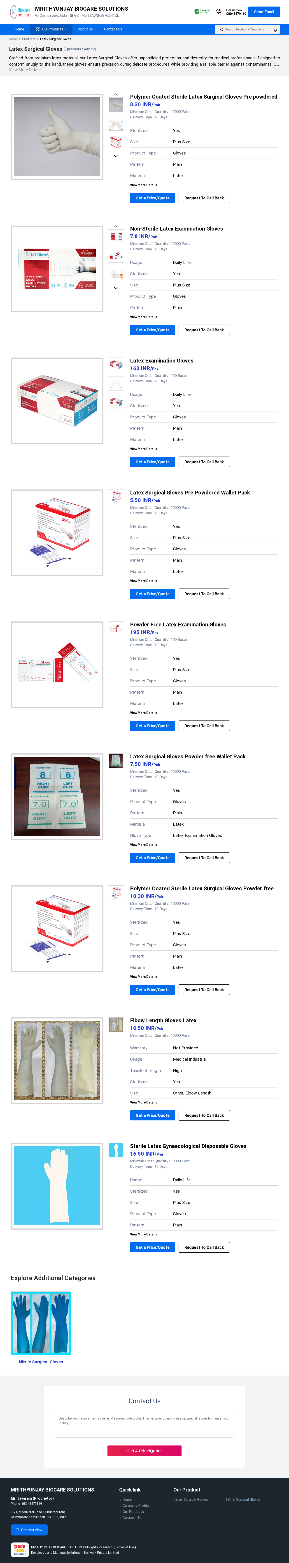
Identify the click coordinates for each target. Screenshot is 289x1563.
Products (29, 39)
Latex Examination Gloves (161, 361)
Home (19, 29)
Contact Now (31, 1530)
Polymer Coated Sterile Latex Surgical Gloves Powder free (202, 888)
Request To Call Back (204, 198)
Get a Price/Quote (153, 198)
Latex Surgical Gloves (190, 1499)
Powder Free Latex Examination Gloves (178, 624)
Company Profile (136, 1505)
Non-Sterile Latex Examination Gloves (176, 229)
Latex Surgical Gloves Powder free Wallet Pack (188, 756)
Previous (116, 95)
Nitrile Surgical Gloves (41, 1361)
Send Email (264, 11)
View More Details (143, 185)
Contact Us (113, 29)
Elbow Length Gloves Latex (163, 1020)
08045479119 (236, 14)
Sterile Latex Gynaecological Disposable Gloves (188, 1146)
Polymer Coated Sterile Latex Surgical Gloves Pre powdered (203, 97)
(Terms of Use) (125, 1547)
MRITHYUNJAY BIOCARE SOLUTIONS (81, 9)
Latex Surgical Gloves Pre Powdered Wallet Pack (190, 492)
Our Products (54, 29)
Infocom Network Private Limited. (95, 1552)
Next (116, 155)
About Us (85, 29)
